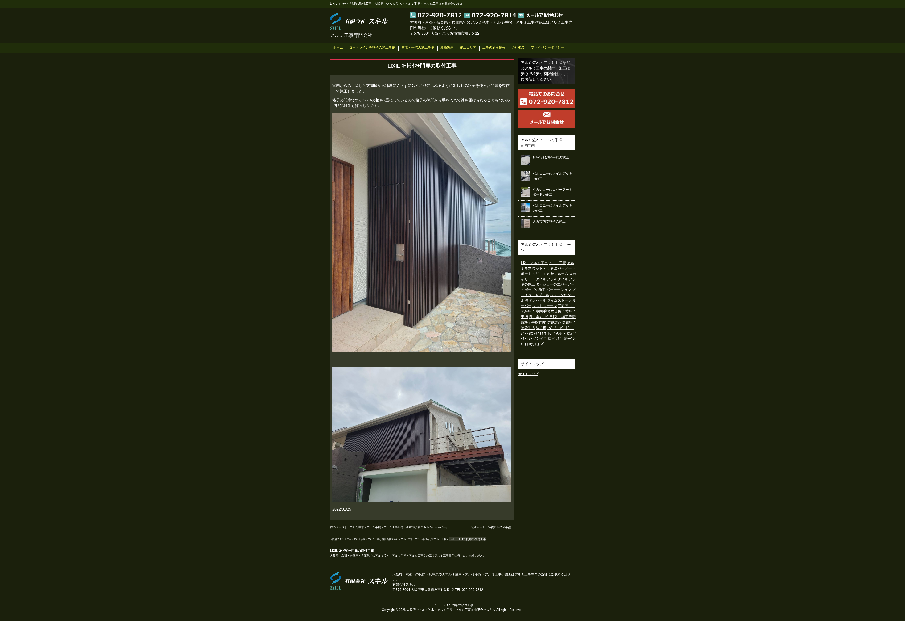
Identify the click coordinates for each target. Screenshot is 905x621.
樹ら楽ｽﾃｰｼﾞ (539, 317)
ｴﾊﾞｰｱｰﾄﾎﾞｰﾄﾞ (558, 328)
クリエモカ (541, 274)
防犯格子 (569, 322)
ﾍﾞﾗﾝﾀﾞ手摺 (542, 339)
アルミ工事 (539, 263)
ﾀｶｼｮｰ (561, 333)
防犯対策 (554, 322)
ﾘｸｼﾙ (533, 344)
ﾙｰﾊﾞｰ (542, 344)
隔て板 (541, 328)
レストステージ (544, 306)
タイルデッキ (546, 279)
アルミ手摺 (557, 263)
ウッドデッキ (542, 268)
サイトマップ (528, 374)
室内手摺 (543, 311)
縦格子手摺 (530, 322)
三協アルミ (566, 306)
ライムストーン (559, 300)
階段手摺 (528, 328)
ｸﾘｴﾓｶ (538, 333)
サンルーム (559, 274)
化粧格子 (528, 311)
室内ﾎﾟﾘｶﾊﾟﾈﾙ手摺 (499, 527)
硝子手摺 (568, 317)
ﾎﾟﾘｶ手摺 (559, 339)
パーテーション (558, 290)
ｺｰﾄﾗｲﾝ (549, 333)
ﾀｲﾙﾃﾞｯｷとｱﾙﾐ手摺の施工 (551, 157)
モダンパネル (535, 300)
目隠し (555, 317)
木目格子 (558, 311)
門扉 (542, 322)
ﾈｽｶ (569, 333)
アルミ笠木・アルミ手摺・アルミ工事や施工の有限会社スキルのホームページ (399, 527)
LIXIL (525, 263)
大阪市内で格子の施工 (549, 221)
